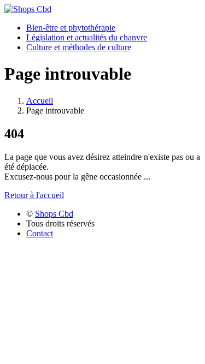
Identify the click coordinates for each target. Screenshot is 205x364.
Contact (39, 233)
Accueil (39, 100)
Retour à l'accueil (34, 195)
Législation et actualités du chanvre (86, 37)
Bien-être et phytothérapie (70, 27)
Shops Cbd (54, 213)
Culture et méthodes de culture (78, 47)
